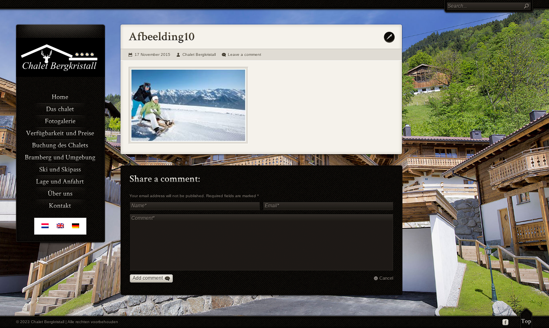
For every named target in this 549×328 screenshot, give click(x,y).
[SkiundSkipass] (60, 169)
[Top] (526, 318)
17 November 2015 (152, 54)
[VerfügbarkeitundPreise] (60, 132)
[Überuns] (60, 193)
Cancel (386, 278)
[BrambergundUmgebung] (60, 157)
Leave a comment (244, 54)
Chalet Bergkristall (199, 54)
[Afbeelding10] (188, 105)
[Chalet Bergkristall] (60, 75)
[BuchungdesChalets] (60, 144)
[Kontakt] (60, 205)
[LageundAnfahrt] (60, 181)
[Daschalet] (60, 108)
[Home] (60, 96)
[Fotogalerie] (60, 120)
